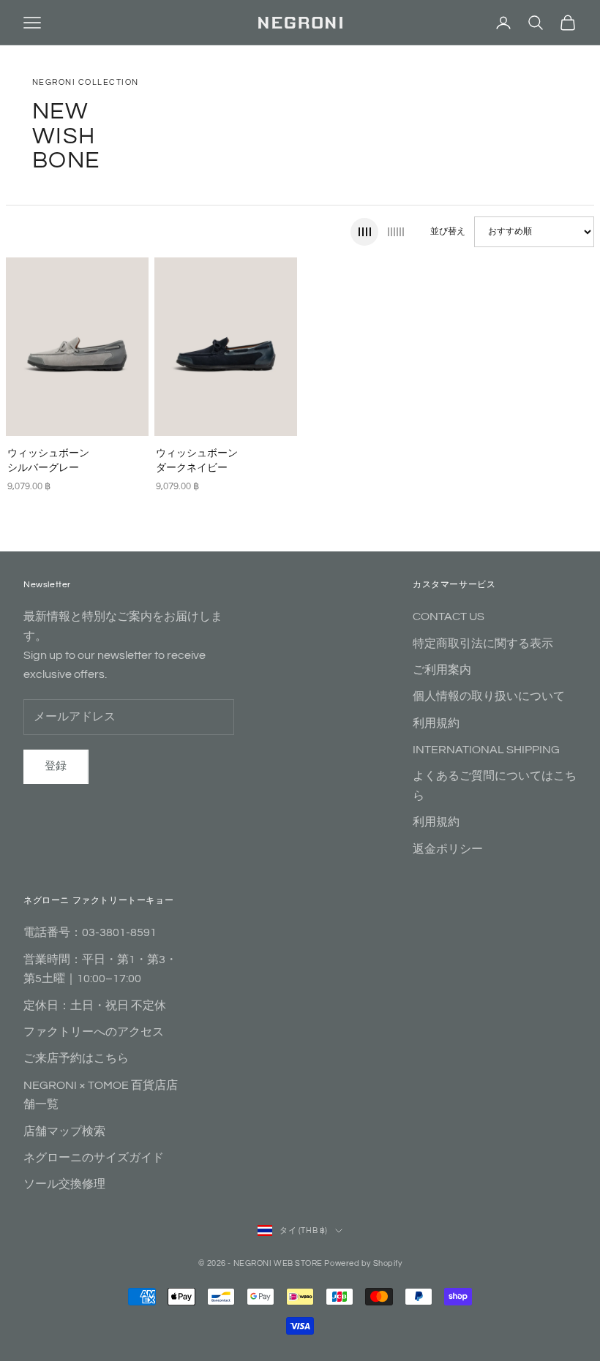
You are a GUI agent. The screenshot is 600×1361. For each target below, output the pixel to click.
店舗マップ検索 (64, 1131)
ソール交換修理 (64, 1184)
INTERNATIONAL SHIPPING (486, 749)
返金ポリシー (448, 849)
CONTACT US (448, 616)
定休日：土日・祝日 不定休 (94, 1005)
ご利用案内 (442, 670)
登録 (56, 766)
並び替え (447, 231)
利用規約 (436, 723)
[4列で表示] (364, 232)
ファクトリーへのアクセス (93, 1032)
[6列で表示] (396, 232)
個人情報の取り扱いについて (489, 696)
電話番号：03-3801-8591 (90, 932)
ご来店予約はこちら (76, 1058)
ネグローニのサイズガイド (93, 1158)
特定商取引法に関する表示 (483, 643)
